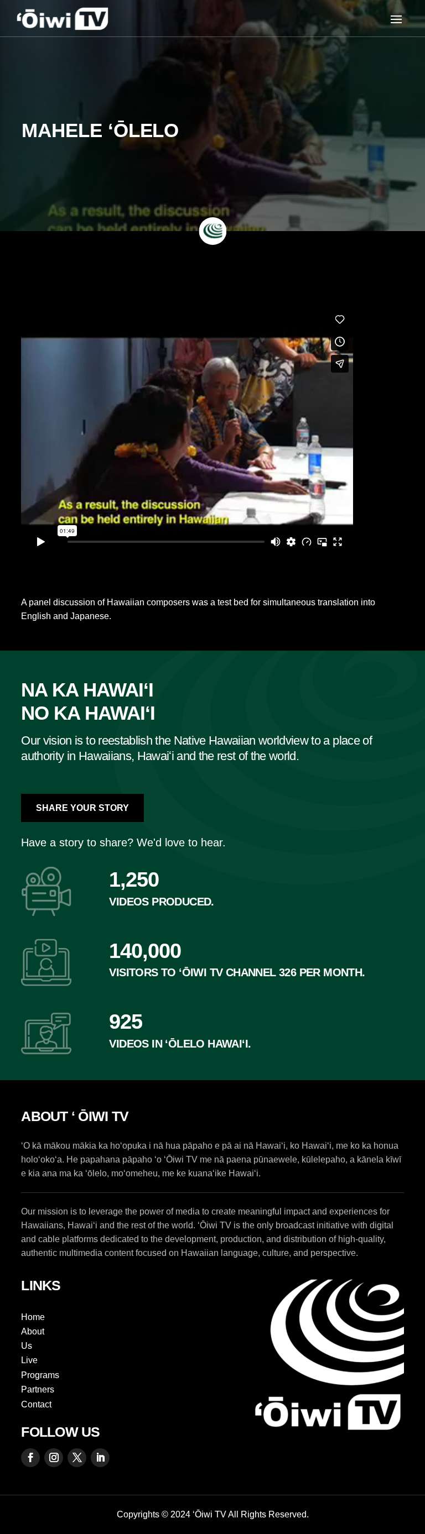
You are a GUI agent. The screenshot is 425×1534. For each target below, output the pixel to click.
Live (29, 1360)
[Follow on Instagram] (53, 1457)
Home (33, 1317)
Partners (37, 1389)
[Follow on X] (77, 1457)
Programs (40, 1375)
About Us (32, 1338)
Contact (36, 1404)
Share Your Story (82, 808)
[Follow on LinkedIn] (100, 1457)
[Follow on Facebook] (30, 1457)
